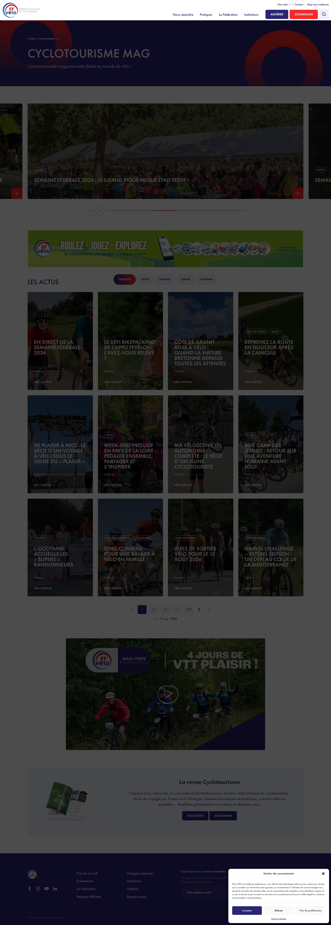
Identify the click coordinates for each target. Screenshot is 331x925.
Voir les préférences (310, 910)
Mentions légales (278, 918)
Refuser (279, 910)
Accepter (247, 910)
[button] (323, 874)
